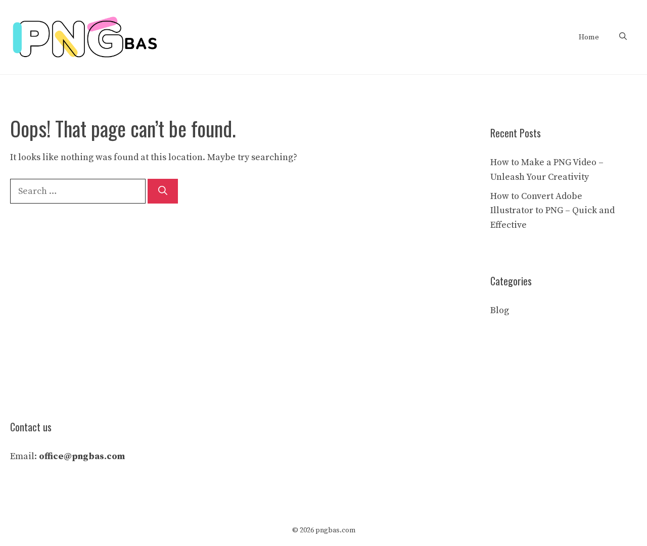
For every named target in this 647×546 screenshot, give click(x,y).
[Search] (163, 191)
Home (589, 37)
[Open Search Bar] (623, 37)
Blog (499, 310)
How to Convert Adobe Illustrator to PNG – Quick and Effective (552, 210)
